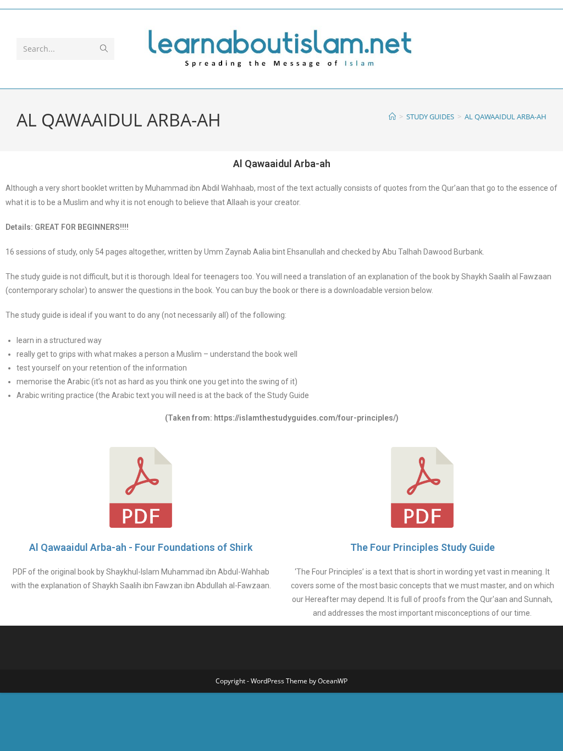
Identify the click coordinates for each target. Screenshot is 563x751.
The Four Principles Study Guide (422, 547)
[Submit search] (103, 49)
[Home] (392, 117)
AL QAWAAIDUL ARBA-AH (506, 117)
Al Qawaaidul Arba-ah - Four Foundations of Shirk (140, 547)
